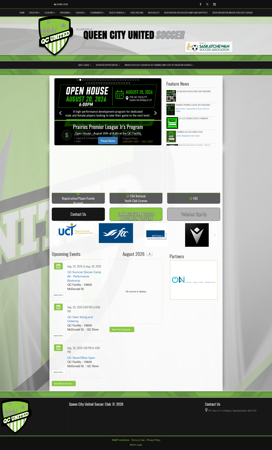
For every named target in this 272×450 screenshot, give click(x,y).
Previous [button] (57, 235)
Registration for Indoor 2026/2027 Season (232, 12)
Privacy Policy (153, 440)
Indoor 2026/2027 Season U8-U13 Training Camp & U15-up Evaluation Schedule (158, 64)
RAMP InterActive (120, 440)
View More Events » (64, 383)
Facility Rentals (116, 12)
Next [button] (215, 235)
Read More (108, 140)
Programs (64, 12)
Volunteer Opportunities (107, 64)
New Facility (153, 12)
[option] (75, 233)
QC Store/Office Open (81, 358)
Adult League (84, 64)
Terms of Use (138, 440)
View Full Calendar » (122, 329)
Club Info (49, 12)
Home (22, 12)
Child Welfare (136, 12)
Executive (33, 12)
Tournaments (96, 12)
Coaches (80, 12)
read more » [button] (59, 294)
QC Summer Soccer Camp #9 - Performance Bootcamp (84, 276)
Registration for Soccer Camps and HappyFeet (186, 12)
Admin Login (136, 444)
